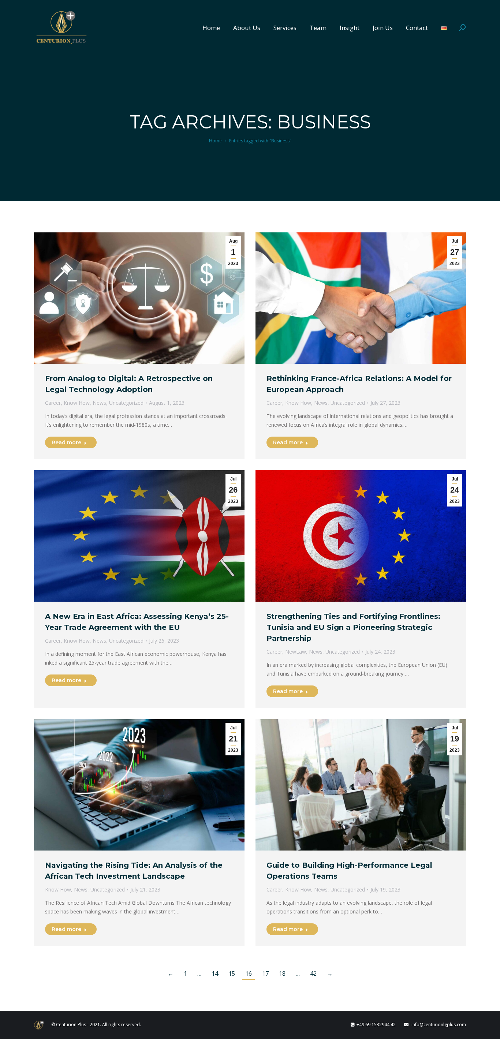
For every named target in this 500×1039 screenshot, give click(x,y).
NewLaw (295, 651)
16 (248, 973)
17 (265, 973)
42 (313, 973)
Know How (77, 402)
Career (53, 402)
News (99, 402)
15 (231, 973)
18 (282, 973)
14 (215, 973)
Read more (66, 442)
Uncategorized (126, 402)
